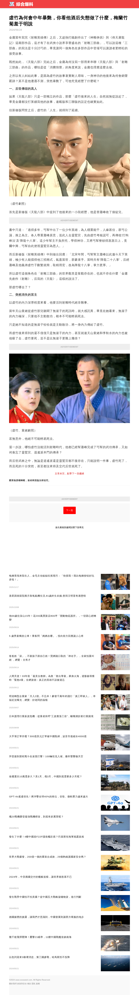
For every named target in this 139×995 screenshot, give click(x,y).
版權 (38, 984)
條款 (29, 984)
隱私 (33, 984)
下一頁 (69, 510)
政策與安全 (22, 984)
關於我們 (13, 984)
